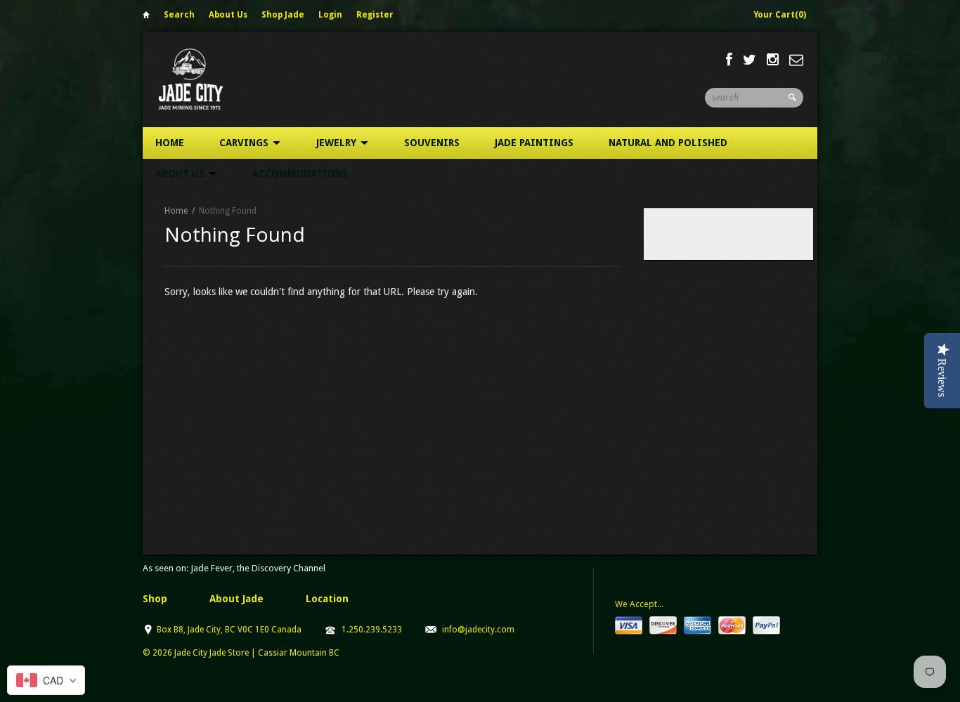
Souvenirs (432, 142)
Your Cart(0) (779, 15)
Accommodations (300, 173)
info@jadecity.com (478, 630)
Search (179, 15)
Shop (155, 598)
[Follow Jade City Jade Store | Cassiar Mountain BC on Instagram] (773, 60)
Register (375, 15)
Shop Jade (282, 15)
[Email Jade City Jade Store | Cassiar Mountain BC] (796, 60)
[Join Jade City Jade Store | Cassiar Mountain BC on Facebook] (729, 60)
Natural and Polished (668, 142)
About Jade (236, 598)
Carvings (245, 142)
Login (330, 15)
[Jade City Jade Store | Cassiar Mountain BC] (203, 79)
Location (327, 598)
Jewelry (337, 142)
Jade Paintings (534, 142)
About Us (228, 15)
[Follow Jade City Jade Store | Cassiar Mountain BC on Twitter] (749, 60)
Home (146, 17)
